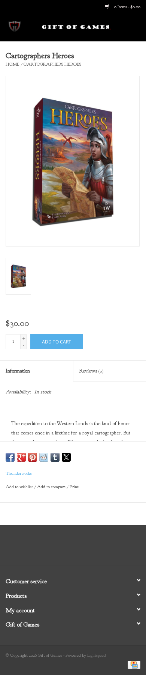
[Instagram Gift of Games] (93, 548)
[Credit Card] (132, 665)
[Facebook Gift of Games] (53, 548)
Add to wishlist (20, 487)
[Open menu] (14, 25)
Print (74, 487)
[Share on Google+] (21, 457)
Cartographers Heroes (52, 64)
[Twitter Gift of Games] (66, 548)
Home (12, 64)
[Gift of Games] (87, 27)
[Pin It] (32, 457)
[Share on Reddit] (43, 457)
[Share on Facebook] (10, 457)
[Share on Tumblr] (55, 457)
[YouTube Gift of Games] (80, 548)
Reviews (91, 371)
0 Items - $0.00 (126, 7)
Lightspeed (96, 655)
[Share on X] (66, 457)
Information (18, 371)
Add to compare (52, 487)
